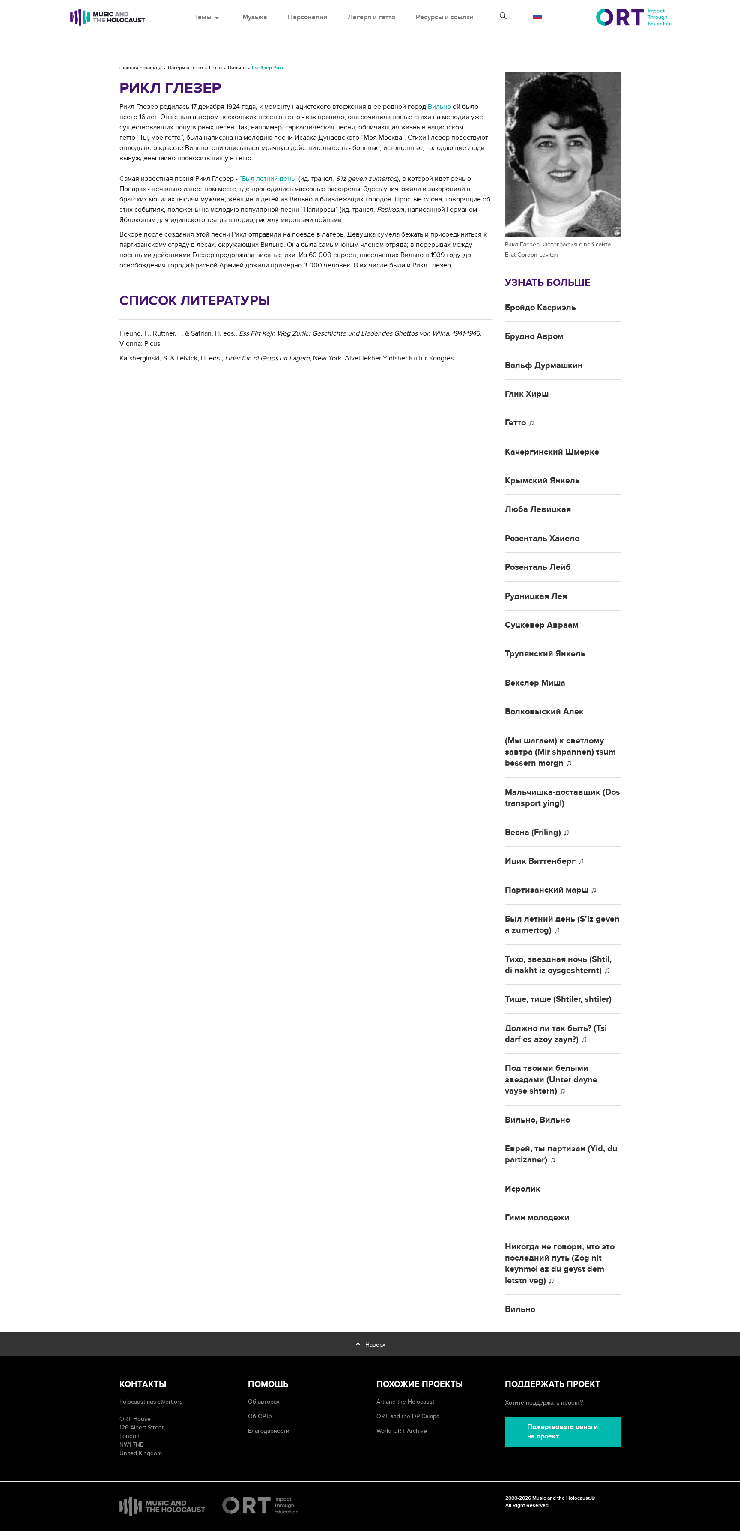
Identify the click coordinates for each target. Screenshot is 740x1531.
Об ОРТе (260, 1416)
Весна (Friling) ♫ (537, 832)
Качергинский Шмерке (552, 452)
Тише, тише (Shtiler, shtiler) (558, 999)
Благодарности (268, 1431)
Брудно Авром (534, 336)
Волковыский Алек (544, 712)
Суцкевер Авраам (542, 625)
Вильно (237, 68)
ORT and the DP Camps (407, 1416)
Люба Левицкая (538, 509)
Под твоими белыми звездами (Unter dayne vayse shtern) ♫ (551, 1079)
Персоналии (307, 17)
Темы (208, 17)
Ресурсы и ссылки (445, 17)
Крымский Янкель (542, 481)
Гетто (215, 68)
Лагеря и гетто (371, 17)
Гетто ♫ (519, 423)
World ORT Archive (401, 1431)
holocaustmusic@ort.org (151, 1401)
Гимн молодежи (537, 1218)
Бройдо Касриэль (540, 308)
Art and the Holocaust (405, 1401)
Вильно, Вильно (537, 1120)
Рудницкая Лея (536, 596)
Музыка (254, 17)
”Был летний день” (268, 178)
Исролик (522, 1189)
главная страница (140, 68)
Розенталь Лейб (538, 567)
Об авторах (264, 1401)
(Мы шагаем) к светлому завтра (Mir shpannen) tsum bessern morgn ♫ (560, 752)
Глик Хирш (527, 394)
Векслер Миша (535, 683)
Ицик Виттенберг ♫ (544, 861)
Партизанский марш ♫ (551, 890)
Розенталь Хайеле (542, 538)
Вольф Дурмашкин (544, 365)
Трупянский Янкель (545, 654)
